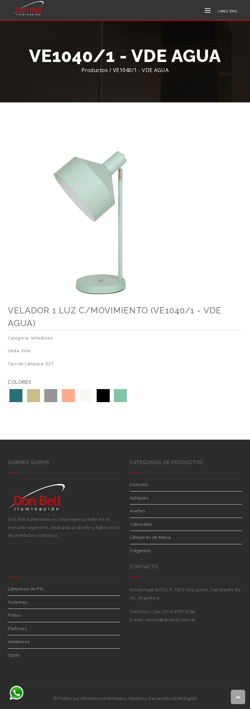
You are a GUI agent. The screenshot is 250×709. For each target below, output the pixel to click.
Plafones (17, 628)
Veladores (19, 641)
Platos (14, 615)
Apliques (139, 498)
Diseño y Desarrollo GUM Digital (163, 698)
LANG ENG (227, 10)
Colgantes (140, 550)
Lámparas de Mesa (150, 537)
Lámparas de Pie (26, 589)
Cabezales (141, 524)
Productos (94, 70)
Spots (14, 655)
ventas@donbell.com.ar (170, 620)
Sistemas (17, 602)
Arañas (137, 511)
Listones (139, 484)
